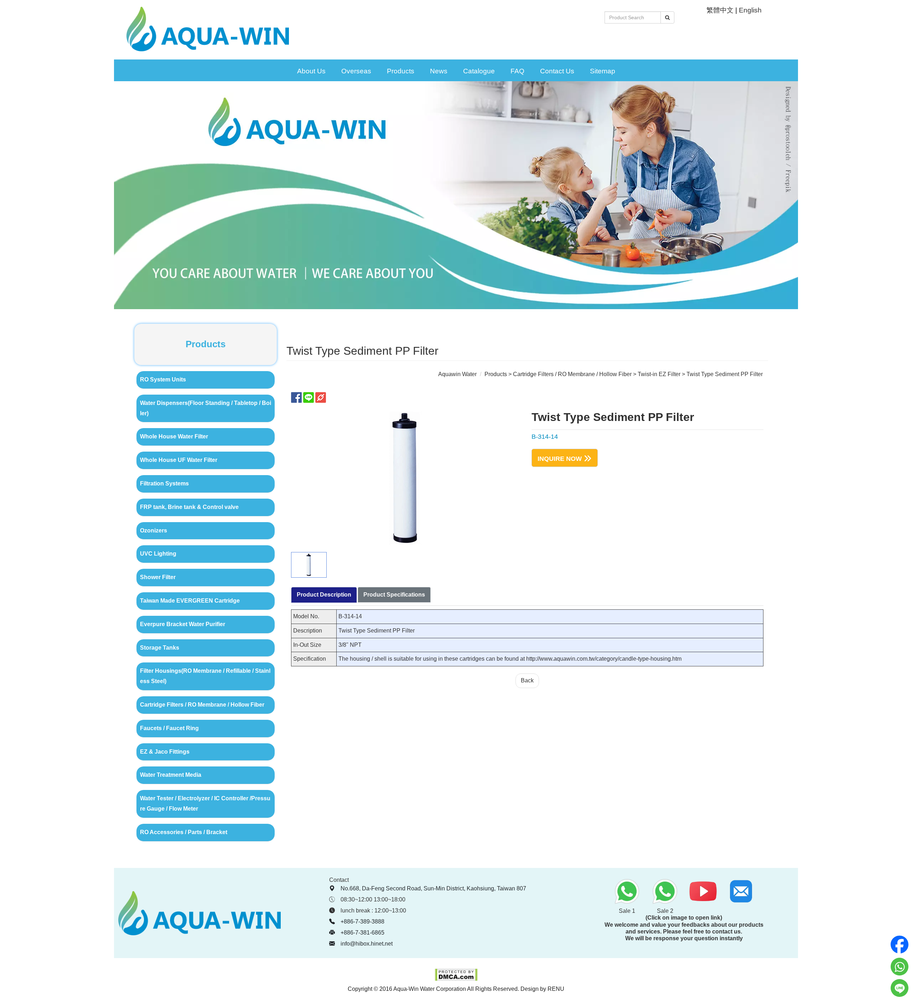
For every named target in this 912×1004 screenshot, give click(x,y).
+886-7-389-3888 (362, 922)
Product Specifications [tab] (394, 595)
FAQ (517, 71)
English (750, 10)
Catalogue (479, 71)
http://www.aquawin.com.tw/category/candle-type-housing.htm (604, 659)
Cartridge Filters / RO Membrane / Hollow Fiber (572, 374)
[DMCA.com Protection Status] (456, 979)
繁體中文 (720, 10)
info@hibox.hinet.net (367, 944)
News (438, 71)
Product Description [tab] (324, 595)
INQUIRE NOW (560, 458)
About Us (311, 71)
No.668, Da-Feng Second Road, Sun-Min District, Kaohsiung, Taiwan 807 (433, 888)
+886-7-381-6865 (362, 933)
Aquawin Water (457, 374)
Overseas (356, 71)
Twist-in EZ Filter (659, 374)
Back (527, 680)
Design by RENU (542, 989)
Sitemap (602, 71)
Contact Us (557, 71)
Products (400, 71)
